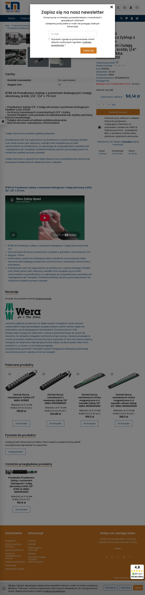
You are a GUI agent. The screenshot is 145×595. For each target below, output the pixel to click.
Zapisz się (88, 50)
